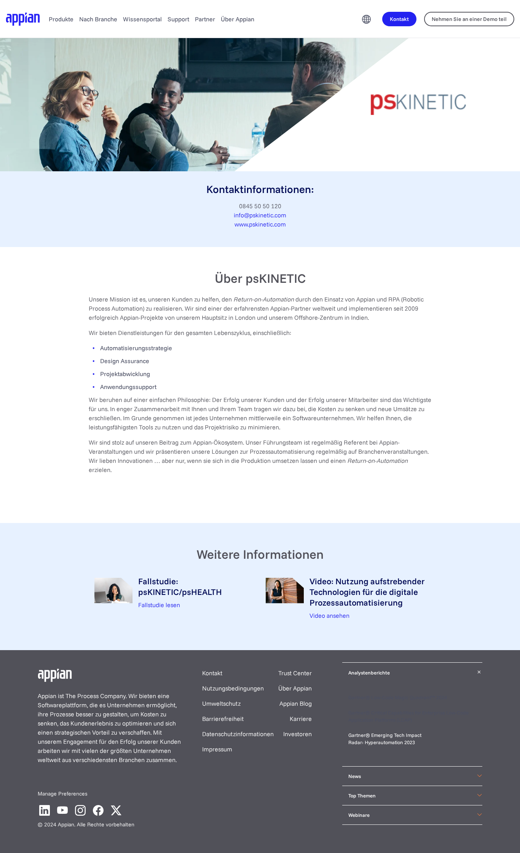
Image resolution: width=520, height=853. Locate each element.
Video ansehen (329, 615)
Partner (205, 19)
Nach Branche (98, 19)
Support (178, 19)
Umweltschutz (221, 703)
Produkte (61, 19)
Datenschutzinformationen (238, 734)
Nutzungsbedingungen (233, 688)
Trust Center (295, 673)
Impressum (217, 749)
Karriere (301, 718)
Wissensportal (142, 19)
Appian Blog (295, 703)
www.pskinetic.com (260, 224)
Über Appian (237, 19)
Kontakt (212, 673)
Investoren (297, 734)
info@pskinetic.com (260, 215)
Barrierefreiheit (223, 718)
